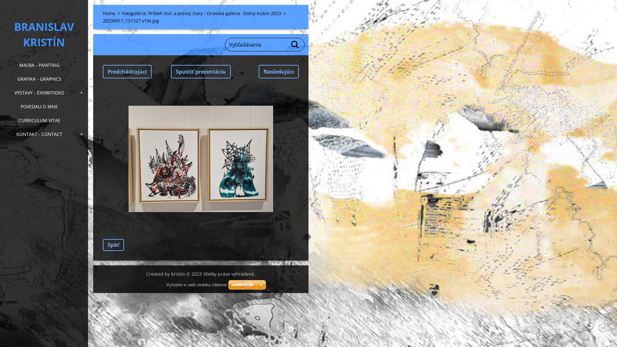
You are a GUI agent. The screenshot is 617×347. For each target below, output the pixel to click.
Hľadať (295, 44)
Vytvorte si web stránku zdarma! (196, 284)
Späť (113, 244)
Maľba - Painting (39, 65)
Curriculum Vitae (39, 120)
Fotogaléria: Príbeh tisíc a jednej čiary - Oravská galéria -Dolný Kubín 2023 (201, 13)
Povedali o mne (39, 106)
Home (109, 13)
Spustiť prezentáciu (201, 71)
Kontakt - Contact (39, 134)
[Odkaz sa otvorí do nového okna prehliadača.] (201, 158)
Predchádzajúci (127, 71)
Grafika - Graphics (39, 79)
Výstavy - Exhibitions (39, 93)
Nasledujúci (279, 71)
